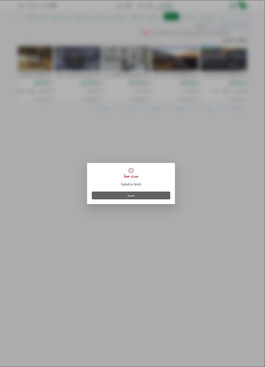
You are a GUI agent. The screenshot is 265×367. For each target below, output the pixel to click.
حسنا (131, 195)
